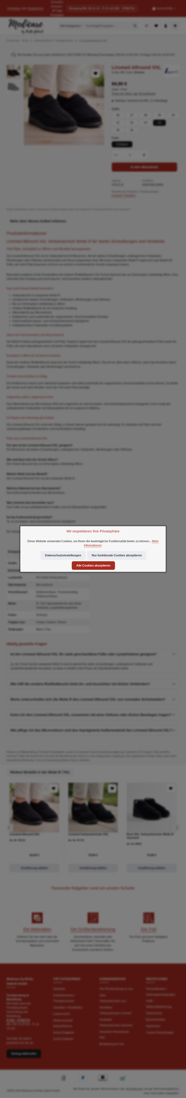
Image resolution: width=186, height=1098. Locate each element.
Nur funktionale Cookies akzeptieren (117, 555)
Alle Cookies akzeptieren (93, 565)
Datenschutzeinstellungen (63, 555)
